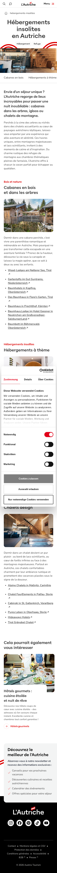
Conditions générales (18, 853)
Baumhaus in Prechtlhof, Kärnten (28, 306)
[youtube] (46, 823)
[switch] (48, 444)
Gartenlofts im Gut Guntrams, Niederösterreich (25, 281)
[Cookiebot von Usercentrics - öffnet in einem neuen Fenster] (40, 371)
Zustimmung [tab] (11, 379)
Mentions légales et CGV (32, 845)
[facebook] (19, 823)
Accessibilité (39, 853)
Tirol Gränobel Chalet (21, 622)
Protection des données (26, 849)
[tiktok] (37, 823)
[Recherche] (4, 4)
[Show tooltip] (52, 68)
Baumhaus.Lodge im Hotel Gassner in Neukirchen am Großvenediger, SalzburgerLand (30, 315)
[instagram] (11, 823)
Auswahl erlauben (28, 489)
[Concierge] (10, 4)
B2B (21, 857)
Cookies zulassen (28, 478)
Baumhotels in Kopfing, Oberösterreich (22, 290)
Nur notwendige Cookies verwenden (28, 499)
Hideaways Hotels (19, 617)
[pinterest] (28, 823)
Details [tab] (28, 379)
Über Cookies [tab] (45, 379)
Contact (12, 845)
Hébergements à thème (42, 77)
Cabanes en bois (13, 77)
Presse (32, 857)
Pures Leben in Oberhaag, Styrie (27, 612)
